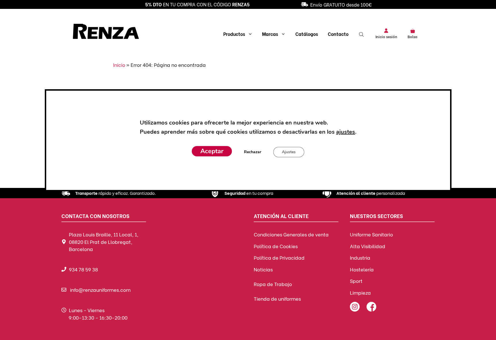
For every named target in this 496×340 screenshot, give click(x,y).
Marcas (270, 33)
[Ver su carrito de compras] (412, 30)
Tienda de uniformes (277, 298)
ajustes (345, 132)
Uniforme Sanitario (371, 234)
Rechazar (252, 152)
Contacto (338, 33)
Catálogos (306, 33)
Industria (360, 257)
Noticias (263, 269)
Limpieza (360, 292)
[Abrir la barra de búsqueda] (362, 34)
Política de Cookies (276, 246)
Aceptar (211, 151)
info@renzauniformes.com (100, 289)
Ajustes (289, 152)
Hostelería (362, 269)
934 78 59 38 (83, 269)
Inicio (119, 64)
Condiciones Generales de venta (291, 234)
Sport (356, 280)
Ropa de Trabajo (273, 283)
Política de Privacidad (279, 257)
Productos (234, 33)
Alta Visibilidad (367, 246)
